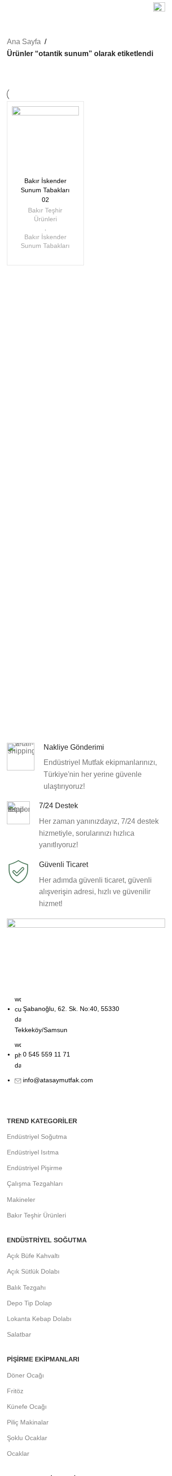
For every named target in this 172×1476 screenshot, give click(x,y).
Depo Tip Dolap (29, 1303)
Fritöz (15, 1391)
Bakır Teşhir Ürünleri (45, 215)
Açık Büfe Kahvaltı (33, 1255)
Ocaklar (18, 1453)
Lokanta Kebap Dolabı (39, 1318)
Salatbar (19, 1334)
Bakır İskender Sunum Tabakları (45, 241)
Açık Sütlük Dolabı (33, 1271)
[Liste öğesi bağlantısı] (86, 1044)
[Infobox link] (159, 9)
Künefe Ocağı (27, 1406)
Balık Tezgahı (26, 1287)
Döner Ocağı (25, 1375)
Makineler (21, 1199)
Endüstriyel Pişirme (34, 1168)
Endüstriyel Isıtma (33, 1152)
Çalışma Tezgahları (35, 1183)
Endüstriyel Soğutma (37, 1136)
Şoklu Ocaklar (27, 1438)
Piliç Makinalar (28, 1422)
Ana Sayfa (24, 42)
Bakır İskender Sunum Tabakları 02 (45, 190)
